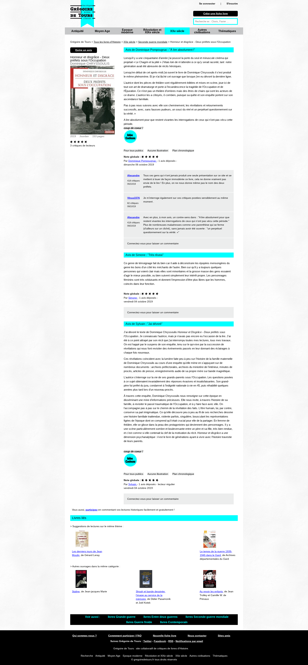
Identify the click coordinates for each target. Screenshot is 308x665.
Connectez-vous (136, 243)
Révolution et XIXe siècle (152, 31)
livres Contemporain (174, 622)
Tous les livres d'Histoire (107, 41)
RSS (170, 641)
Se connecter (207, 3)
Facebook (160, 641)
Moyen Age (102, 31)
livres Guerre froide (139, 622)
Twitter (147, 641)
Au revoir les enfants (211, 591)
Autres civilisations (202, 31)
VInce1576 (133, 197)
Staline (76, 591)
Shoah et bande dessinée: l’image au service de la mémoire (150, 595)
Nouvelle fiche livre (164, 635)
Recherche (87, 655)
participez (91, 509)
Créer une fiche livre (215, 13)
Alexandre (133, 175)
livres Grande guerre (122, 616)
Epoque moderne (127, 31)
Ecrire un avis (83, 50)
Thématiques (227, 31)
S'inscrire (232, 3)
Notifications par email (189, 641)
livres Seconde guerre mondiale (207, 616)
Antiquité (77, 31)
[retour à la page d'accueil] (82, 13)
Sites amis (224, 635)
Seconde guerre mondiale (152, 41)
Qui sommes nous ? (84, 635)
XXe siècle (177, 31)
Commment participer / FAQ (125, 635)
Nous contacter (197, 635)
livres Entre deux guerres (160, 616)
